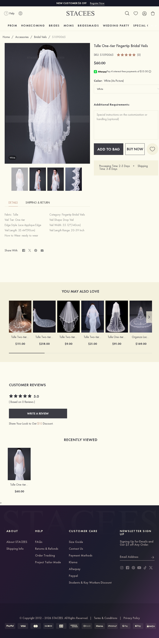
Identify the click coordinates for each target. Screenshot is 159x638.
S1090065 (59, 37)
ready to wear (30, 235)
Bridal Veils (40, 37)
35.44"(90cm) (26, 230)
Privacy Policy (132, 618)
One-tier (20, 220)
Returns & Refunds (46, 549)
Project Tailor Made (48, 562)
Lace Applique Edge (29, 225)
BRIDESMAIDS (88, 26)
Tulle (15, 215)
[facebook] (128, 568)
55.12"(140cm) (72, 225)
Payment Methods (80, 555)
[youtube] (139, 568)
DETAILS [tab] (13, 203)
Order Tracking (45, 555)
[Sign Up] (153, 556)
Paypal (73, 576)
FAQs (38, 542)
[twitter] (151, 568)
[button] (149, 317)
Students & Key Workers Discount (90, 583)
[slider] (126, 55)
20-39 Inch (77, 230)
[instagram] (122, 568)
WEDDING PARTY (116, 26)
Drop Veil (68, 220)
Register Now (97, 3)
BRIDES (54, 26)
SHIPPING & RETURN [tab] (38, 203)
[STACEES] (80, 13)
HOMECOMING (33, 26)
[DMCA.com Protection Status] (150, 626)
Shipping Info (15, 549)
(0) (139, 54)
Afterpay (74, 569)
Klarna (73, 562)
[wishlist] (135, 13)
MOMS (69, 26)
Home (6, 37)
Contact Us (76, 549)
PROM (12, 26)
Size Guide (76, 542)
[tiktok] (145, 568)
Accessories (22, 37)
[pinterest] (133, 568)
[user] (144, 13)
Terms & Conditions (105, 618)
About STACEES (16, 542)
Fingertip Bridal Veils (73, 215)
